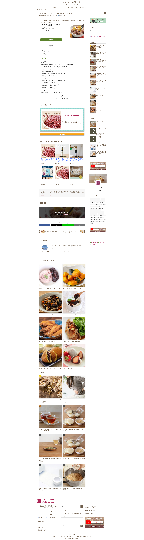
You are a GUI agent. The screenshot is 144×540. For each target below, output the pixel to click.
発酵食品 (101, 217)
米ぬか (91, 219)
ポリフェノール (93, 210)
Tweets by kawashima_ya (94, 236)
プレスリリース (66, 516)
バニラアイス (97, 206)
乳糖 (96, 213)
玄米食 (91, 217)
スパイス (91, 204)
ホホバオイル (100, 208)
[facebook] (95, 190)
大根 (91, 215)
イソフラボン (92, 202)
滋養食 (94, 215)
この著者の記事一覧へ (68, 251)
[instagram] (98, 190)
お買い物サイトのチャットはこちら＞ (47, 195)
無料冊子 (64, 518)
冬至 (103, 213)
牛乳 (104, 215)
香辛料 (91, 223)
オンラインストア (49, 511)
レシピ (45, 15)
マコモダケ (99, 210)
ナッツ (101, 204)
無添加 (101, 215)
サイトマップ (65, 521)
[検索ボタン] (90, 7)
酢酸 (99, 221)
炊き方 (98, 215)
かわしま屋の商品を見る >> (62, 134)
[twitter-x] (96, 190)
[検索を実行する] (105, 13)
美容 (104, 219)
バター (104, 204)
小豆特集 (41, 15)
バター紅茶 (92, 206)
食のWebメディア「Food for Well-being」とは (72, 513)
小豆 (43, 53)
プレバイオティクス (93, 208)
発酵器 (98, 217)
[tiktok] (99, 190)
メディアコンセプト (67, 510)
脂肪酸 (96, 221)
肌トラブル (92, 221)
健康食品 (99, 213)
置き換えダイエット (99, 219)
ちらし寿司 (92, 200)
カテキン (101, 202)
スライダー (96, 204)
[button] (40, 30)
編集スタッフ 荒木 (45, 251)
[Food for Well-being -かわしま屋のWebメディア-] (72, 3)
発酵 (94, 217)
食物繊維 (103, 221)
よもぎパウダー (98, 200)
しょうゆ (44, 58)
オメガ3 (97, 202)
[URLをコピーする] (79, 225)
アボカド (103, 200)
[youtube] (100, 190)
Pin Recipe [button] (74, 39)
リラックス (92, 213)
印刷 (52, 39)
